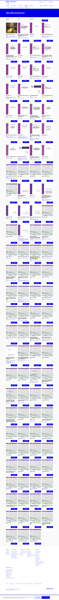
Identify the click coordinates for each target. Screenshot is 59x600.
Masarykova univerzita (9, 569)
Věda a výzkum (12, 583)
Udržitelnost (37, 560)
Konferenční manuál (8, 574)
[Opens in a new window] (47, 109)
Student (41, 5)
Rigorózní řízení (14, 556)
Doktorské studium (14, 555)
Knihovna (7, 583)
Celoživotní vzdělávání (14, 557)
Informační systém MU (9, 570)
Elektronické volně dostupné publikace (19, 7)
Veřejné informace (38, 557)
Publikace (12, 7)
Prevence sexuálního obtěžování (40, 562)
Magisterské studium (14, 551)
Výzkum (9, 7)
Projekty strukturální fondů (30, 555)
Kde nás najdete (38, 555)
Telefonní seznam (8, 575)
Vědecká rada (29, 551)
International (51, 5)
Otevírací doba (8, 576)
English (52, 1)
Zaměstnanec (45, 5)
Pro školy (22, 555)
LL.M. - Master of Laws (23, 551)
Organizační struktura (38, 551)
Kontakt (36, 556)
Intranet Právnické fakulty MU (28, 583)
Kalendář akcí (8, 551)
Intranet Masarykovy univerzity (19, 583)
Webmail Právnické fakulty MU (38, 583)
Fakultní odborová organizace (39, 561)
